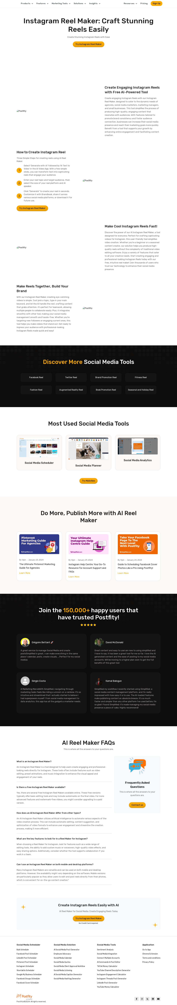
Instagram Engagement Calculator (111, 974)
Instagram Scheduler (25, 966)
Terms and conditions (151, 958)
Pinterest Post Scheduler (27, 962)
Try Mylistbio (88, 481)
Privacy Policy (148, 962)
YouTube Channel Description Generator (113, 970)
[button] (27, 3)
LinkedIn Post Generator (107, 983)
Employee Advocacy (62, 954)
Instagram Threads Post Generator (111, 979)
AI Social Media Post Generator (66, 950)
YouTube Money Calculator (108, 987)
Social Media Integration (107, 954)
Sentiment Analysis (105, 950)
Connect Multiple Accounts (108, 958)
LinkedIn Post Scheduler (27, 958)
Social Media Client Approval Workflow (69, 966)
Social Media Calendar (63, 958)
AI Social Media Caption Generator (68, 974)
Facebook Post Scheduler (27, 954)
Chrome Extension (150, 954)
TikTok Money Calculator (107, 966)
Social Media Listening (63, 970)
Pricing (144, 3)
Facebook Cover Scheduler (28, 983)
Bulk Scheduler (23, 950)
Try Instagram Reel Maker (88, 44)
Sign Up (156, 3)
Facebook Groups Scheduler (28, 979)
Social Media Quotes (62, 962)
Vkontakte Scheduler (25, 970)
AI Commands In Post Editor (108, 962)
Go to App (146, 950)
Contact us (137, 805)
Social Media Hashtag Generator (67, 979)
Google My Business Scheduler (29, 974)
